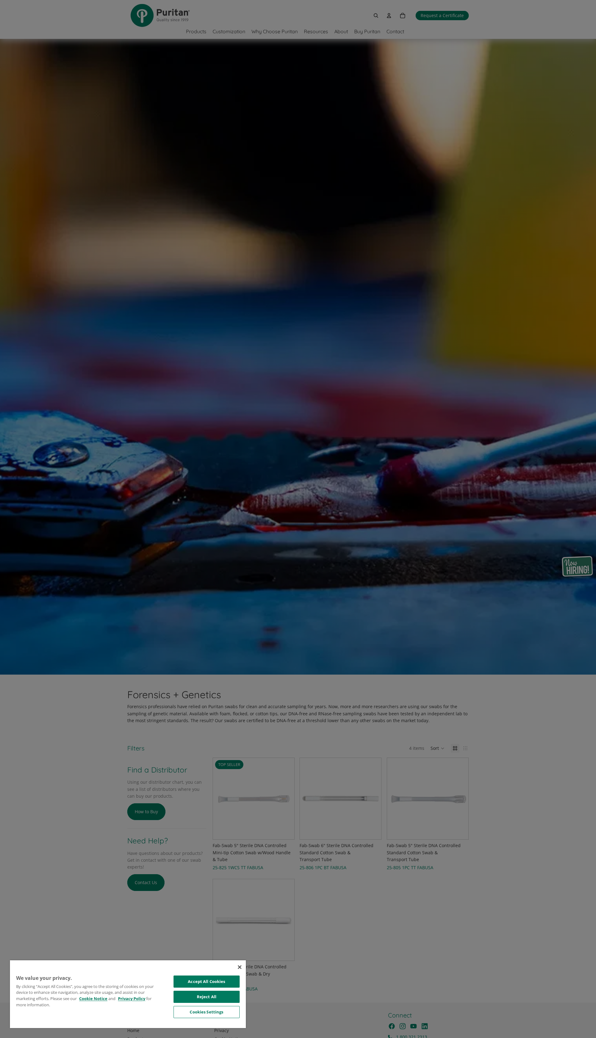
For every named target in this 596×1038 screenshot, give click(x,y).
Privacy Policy (131, 998)
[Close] (240, 967)
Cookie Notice (93, 998)
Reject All (206, 996)
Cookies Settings (206, 1012)
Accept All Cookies (206, 981)
